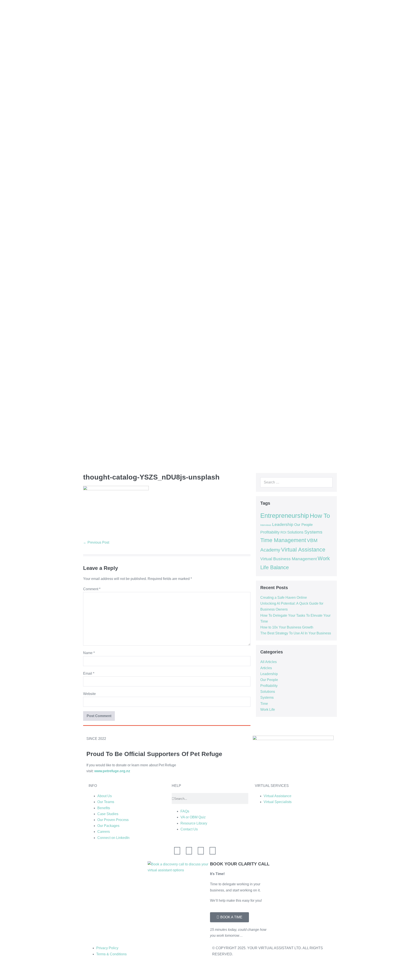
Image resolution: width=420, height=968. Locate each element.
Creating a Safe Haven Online (283, 597)
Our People (303, 524)
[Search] (326, 482)
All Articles (268, 662)
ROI (283, 532)
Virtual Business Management (288, 559)
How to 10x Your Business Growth (286, 627)
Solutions (295, 532)
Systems (313, 531)
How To (320, 515)
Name (89, 653)
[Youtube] (212, 850)
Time (264, 703)
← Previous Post (96, 542)
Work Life (267, 709)
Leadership (282, 524)
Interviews (265, 525)
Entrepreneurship (284, 515)
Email (88, 673)
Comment (91, 589)
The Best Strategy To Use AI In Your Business (295, 633)
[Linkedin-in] (177, 850)
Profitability (270, 532)
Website (89, 694)
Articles (266, 668)
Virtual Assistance (303, 550)
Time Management (283, 540)
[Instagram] (189, 850)
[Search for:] (296, 482)
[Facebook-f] (200, 850)
